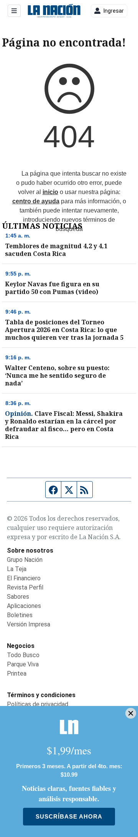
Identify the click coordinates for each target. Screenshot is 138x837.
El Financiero (24, 578)
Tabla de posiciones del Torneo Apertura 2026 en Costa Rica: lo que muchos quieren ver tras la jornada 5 (64, 329)
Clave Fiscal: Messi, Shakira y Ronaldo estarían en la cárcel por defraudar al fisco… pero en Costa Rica (64, 425)
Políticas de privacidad (37, 704)
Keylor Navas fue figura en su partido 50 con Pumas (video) (52, 288)
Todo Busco (23, 655)
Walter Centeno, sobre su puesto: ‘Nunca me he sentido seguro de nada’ (57, 375)
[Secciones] (14, 11)
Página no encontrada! (64, 42)
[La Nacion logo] (54, 10)
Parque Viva (23, 664)
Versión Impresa (28, 624)
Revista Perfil (25, 587)
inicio (50, 192)
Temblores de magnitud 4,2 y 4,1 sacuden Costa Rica (56, 249)
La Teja (16, 569)
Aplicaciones (24, 605)
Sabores (18, 596)
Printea (16, 673)
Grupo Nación (25, 559)
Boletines (20, 615)
